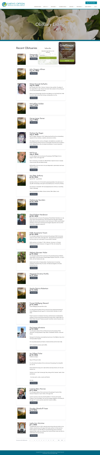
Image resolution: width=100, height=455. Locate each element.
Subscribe (67, 60)
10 (53, 440)
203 (62, 440)
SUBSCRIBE (48, 57)
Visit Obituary (34, 58)
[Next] (65, 440)
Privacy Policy (45, 453)
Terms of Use (50, 453)
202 (58, 440)
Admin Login (55, 453)
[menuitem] (37, 6)
